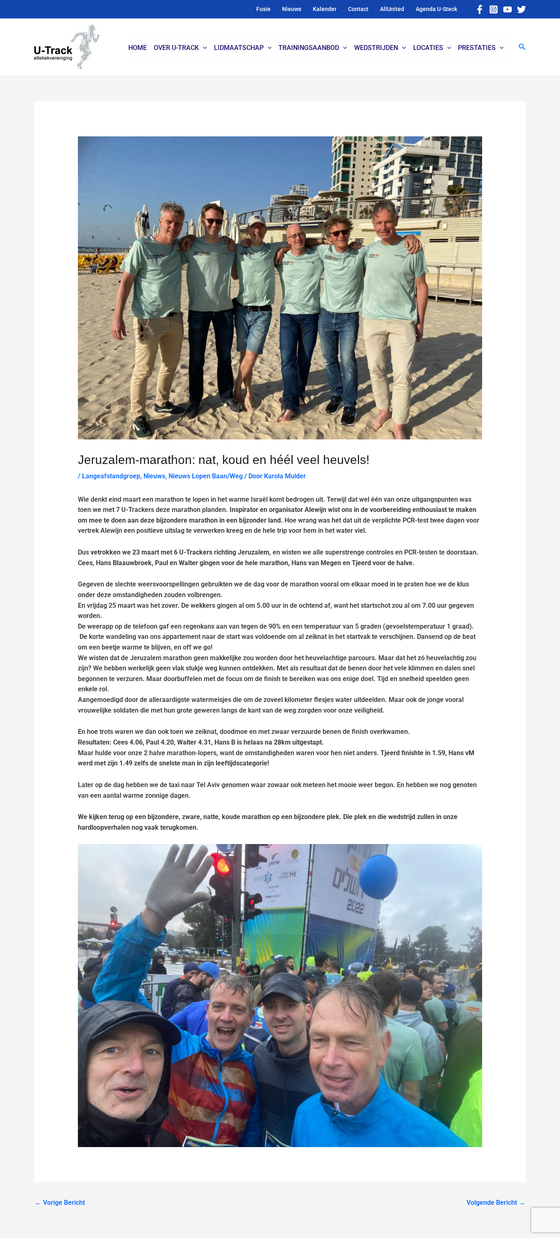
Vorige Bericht (60, 1202)
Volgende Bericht (496, 1202)
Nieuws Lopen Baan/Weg (205, 476)
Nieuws (154, 476)
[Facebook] (479, 9)
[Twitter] (521, 9)
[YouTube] (507, 9)
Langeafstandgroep (111, 476)
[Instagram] (493, 9)
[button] (522, 47)
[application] (203, 48)
